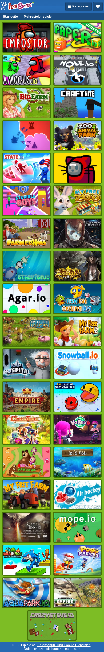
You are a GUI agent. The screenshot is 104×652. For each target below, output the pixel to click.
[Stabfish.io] (26, 266)
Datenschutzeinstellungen (43, 649)
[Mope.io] (77, 527)
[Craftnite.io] (77, 102)
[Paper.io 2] (77, 37)
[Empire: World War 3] (77, 592)
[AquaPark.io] (26, 592)
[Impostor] (26, 37)
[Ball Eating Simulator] (77, 396)
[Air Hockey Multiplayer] (77, 494)
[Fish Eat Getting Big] (77, 298)
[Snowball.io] (77, 363)
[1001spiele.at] (18, 6)
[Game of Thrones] (26, 527)
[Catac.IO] (77, 168)
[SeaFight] (77, 266)
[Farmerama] (26, 233)
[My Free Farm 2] (77, 331)
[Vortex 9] (77, 429)
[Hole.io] (77, 70)
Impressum (72, 649)
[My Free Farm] (26, 494)
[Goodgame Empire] (26, 396)
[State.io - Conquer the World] (26, 168)
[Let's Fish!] (77, 462)
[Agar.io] (26, 298)
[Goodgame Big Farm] (26, 102)
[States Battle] (26, 135)
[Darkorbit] (77, 233)
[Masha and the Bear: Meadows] (26, 462)
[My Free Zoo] (77, 200)
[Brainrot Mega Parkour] (26, 560)
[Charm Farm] (26, 429)
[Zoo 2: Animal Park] (77, 135)
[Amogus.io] (26, 70)
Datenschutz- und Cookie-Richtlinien (64, 645)
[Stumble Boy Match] (26, 200)
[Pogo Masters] (77, 560)
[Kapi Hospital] (26, 363)
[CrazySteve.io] (52, 625)
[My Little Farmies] (26, 331)
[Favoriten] (98, 6)
